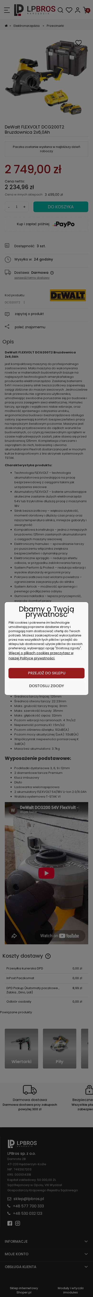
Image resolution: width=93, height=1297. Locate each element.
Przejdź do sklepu (46, 673)
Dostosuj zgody (46, 686)
